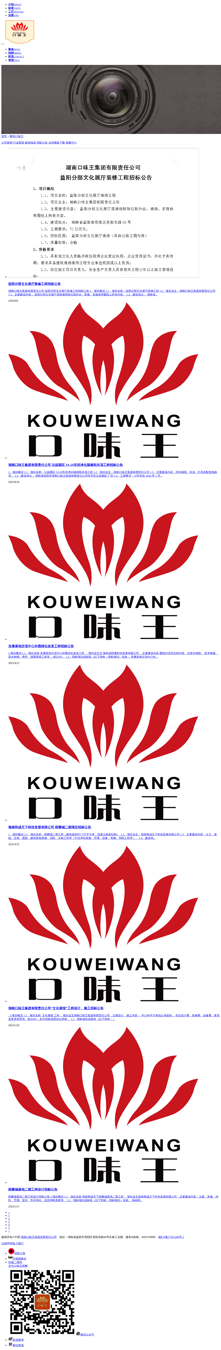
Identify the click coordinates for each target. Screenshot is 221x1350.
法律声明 (6, 1243)
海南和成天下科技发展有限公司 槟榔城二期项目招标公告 (49, 827)
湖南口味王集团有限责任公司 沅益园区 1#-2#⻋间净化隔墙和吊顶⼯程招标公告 (65, 465)
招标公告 (42, 142)
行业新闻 (18, 142)
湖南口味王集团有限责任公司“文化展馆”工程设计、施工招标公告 (56, 1008)
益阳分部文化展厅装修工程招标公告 (34, 284)
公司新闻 (6, 142)
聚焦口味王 (16, 136)
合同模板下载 (56, 142)
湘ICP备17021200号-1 (171, 1237)
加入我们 (17, 1243)
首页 (4, 136)
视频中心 (71, 142)
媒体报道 (30, 142)
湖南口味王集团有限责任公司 (39, 1237)
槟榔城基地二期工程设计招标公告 (32, 1189)
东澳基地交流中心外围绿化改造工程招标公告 (41, 646)
